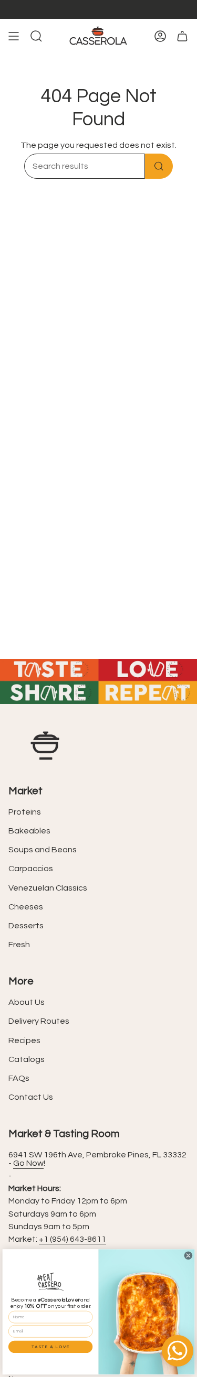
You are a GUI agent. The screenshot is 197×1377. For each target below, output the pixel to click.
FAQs (18, 1078)
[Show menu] (13, 36)
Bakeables (29, 831)
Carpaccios (30, 868)
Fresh (19, 944)
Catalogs (26, 1059)
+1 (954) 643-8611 (72, 1239)
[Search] (159, 166)
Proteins (24, 812)
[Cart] (182, 36)
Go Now (28, 1163)
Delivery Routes (38, 1021)
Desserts (26, 925)
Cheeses (25, 907)
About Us (26, 1002)
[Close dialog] (188, 1255)
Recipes (24, 1040)
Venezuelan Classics (47, 888)
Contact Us (30, 1097)
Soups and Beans (42, 849)
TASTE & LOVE (51, 1346)
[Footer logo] (45, 745)
